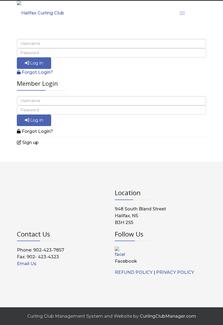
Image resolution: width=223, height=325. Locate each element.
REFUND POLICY (134, 272)
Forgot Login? (37, 72)
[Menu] (182, 13)
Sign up (30, 142)
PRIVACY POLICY (175, 272)
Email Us (26, 263)
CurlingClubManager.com (168, 316)
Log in (36, 63)
